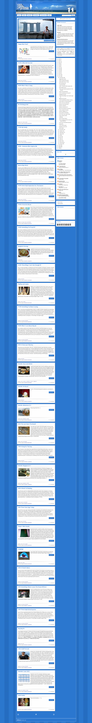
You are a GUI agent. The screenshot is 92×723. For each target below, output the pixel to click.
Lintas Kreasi (59, 201)
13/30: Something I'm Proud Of (26, 227)
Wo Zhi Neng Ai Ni (23, 104)
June (60, 136)
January (61, 143)
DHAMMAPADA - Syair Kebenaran (65, 170)
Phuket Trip (61, 190)
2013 (59, 73)
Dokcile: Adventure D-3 (24, 405)
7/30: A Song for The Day (25, 446)
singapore (35, 381)
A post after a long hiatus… (63, 172)
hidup (58, 49)
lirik (21, 122)
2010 (59, 145)
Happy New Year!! (23, 44)
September (61, 132)
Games (24, 15)
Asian (60, 192)
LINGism (60, 161)
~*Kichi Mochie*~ (62, 166)
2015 (59, 70)
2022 (59, 60)
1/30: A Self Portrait (23, 649)
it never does (61, 179)
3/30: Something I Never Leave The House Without (32, 587)
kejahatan (72, 49)
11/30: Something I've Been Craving (28, 306)
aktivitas (58, 48)
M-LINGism (36, 15)
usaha (58, 55)
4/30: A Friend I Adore (24, 568)
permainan (24, 80)
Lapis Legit (59, 25)
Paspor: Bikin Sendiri (24, 526)
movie (25, 222)
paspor (26, 543)
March (60, 140)
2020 (59, 63)
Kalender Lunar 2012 (23, 671)
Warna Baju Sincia (23, 165)
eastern (24, 381)
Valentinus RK (62, 181)
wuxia (26, 122)
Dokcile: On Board (23, 386)
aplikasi (62, 48)
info (21, 180)
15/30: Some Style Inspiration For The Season (30, 185)
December (61, 77)
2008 (59, 148)
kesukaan (64, 51)
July (60, 135)
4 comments (52, 667)
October (61, 131)
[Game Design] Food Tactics (64, 182)
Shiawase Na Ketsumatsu (62, 39)
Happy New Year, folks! (63, 187)
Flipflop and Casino (23, 284)
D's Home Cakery (62, 163)
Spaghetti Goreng (23, 246)
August (60, 133)
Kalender (30, 15)
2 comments (52, 484)
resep (67, 54)
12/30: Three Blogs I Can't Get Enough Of (29, 265)
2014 (59, 71)
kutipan (68, 51)
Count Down (43, 15)
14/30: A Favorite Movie (24, 204)
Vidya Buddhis (60, 203)
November (61, 129)
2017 (59, 67)
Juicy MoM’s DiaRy (62, 197)
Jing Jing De (21, 628)
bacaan (22, 502)
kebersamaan (67, 49)
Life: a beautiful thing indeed (64, 196)
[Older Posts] (54, 715)
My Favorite (22, 35)
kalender (24, 690)
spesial (72, 54)
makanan (28, 381)
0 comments (52, 81)
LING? (49, 15)
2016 (59, 69)
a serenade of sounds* (63, 178)
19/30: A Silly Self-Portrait (25, 63)
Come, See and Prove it (63, 189)
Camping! (20, 549)
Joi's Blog (61, 169)
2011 (59, 76)
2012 (59, 74)
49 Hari (60, 161)
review (31, 381)
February (61, 142)
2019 (59, 64)
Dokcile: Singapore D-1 (24, 465)
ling (21, 57)
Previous (46, 40)
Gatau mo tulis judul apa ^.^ (64, 167)
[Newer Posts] (18, 715)
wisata (24, 301)
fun (21, 222)
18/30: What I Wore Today (25, 85)
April (60, 139)
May (60, 138)
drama (71, 48)
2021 (59, 61)
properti (63, 53)
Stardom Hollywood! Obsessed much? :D (66, 176)
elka (73, 48)
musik (24, 122)
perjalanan (22, 400)
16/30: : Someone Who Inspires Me (27, 146)
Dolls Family (21, 695)
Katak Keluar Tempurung (63, 184)
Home (19, 15)
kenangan (59, 51)
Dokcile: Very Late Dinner (25, 364)
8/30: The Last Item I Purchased (27, 424)
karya (21, 259)
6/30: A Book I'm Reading (25, 488)
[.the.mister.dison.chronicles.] (65, 174)
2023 (59, 59)
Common (60, 184)
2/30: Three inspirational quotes (27, 609)
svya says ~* (61, 186)
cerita (21, 301)
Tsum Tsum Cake (62, 164)
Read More (51, 51)
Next (53, 40)
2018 (59, 66)
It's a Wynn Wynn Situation (64, 172)
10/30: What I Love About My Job (27, 325)
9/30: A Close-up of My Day (25, 345)
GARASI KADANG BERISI (63, 195)
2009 (59, 146)
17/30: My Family (22, 127)
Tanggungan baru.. (62, 193)
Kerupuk (59, 32)
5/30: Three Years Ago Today (26, 507)
